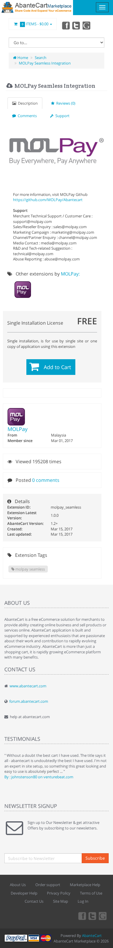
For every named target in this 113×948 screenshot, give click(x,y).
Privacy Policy (58, 893)
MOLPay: (70, 274)
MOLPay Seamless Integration (45, 63)
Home (22, 57)
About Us (18, 884)
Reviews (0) (64, 103)
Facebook (65, 25)
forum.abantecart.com (28, 701)
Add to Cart (57, 367)
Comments (26, 115)
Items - (35, 23)
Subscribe (95, 858)
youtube (87, 25)
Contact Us (34, 901)
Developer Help (24, 893)
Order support (47, 884)
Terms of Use (91, 893)
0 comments (45, 480)
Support (62, 115)
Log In (83, 901)
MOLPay (18, 428)
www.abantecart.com (28, 685)
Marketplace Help (85, 884)
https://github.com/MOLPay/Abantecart (48, 199)
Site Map (60, 901)
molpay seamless (29, 569)
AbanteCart (92, 935)
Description (27, 103)
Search (40, 57)
